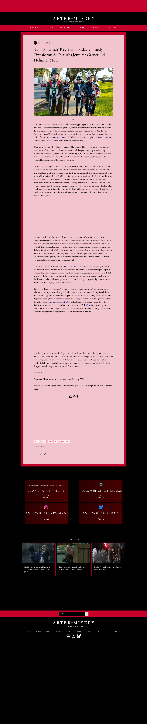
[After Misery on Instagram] (73, 636)
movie (43, 441)
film (50, 441)
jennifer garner (65, 441)
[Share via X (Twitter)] (40, 454)
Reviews (36, 447)
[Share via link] (45, 454)
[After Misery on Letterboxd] (68, 636)
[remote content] (73, 216)
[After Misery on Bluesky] (79, 636)
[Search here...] (86, 614)
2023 (56, 441)
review (37, 441)
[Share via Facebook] (35, 454)
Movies (43, 447)
